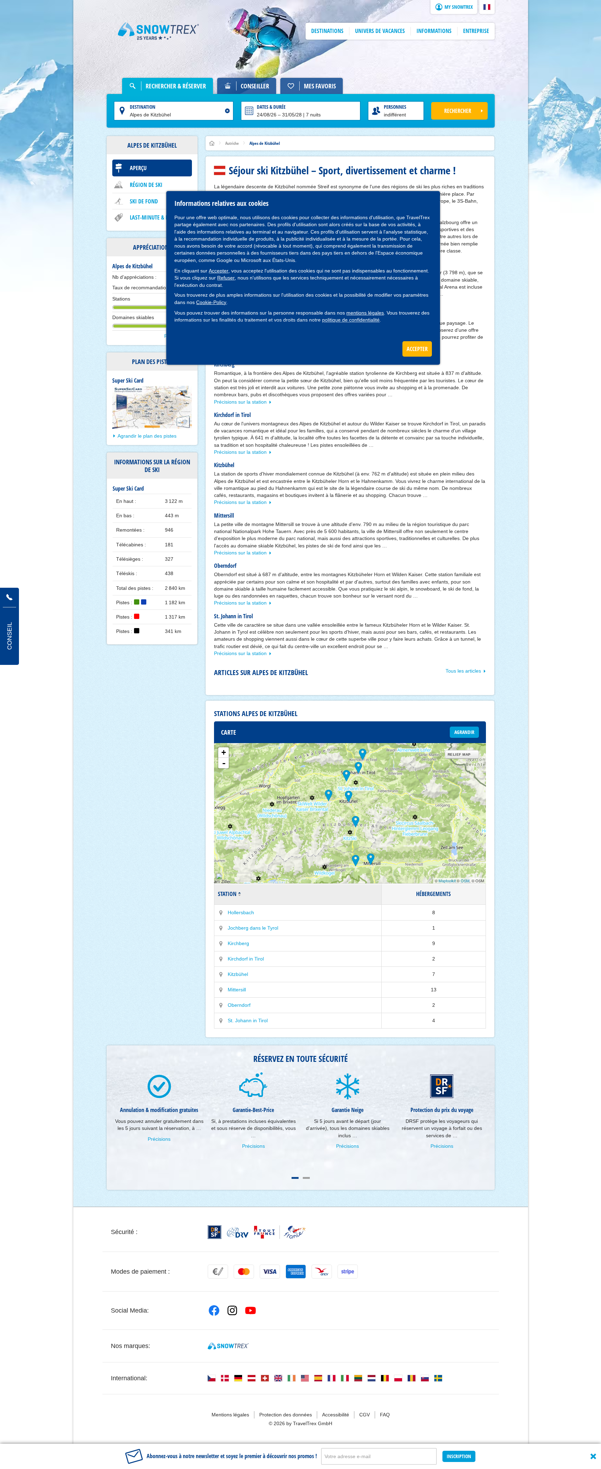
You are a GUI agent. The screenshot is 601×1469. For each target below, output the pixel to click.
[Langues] (211, 1378)
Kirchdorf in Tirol (246, 959)
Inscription (459, 1456)
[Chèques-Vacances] (322, 1272)
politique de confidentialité (351, 320)
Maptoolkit (447, 880)
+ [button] (223, 752)
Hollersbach (241, 912)
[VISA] (270, 1272)
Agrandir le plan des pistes (147, 436)
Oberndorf (239, 1005)
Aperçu (138, 168)
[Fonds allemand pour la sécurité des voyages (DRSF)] (214, 1232)
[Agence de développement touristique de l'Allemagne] (237, 1232)
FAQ (385, 1414)
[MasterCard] (244, 1272)
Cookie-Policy (211, 302)
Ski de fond (144, 201)
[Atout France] (280, 1232)
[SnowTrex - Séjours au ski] (228, 1345)
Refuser (226, 278)
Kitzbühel (238, 974)
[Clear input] (227, 111)
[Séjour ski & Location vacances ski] (158, 31)
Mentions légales (230, 1414)
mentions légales (365, 313)
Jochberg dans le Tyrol (253, 928)
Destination (142, 106)
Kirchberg (238, 943)
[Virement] (218, 1272)
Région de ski (146, 185)
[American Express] (296, 1272)
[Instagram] (232, 1310)
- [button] (223, 763)
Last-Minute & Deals (154, 217)
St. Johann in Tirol (248, 1020)
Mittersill (237, 989)
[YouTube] (250, 1310)
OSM (465, 880)
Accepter (218, 271)
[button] (487, 7)
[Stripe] (348, 1272)
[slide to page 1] (295, 1177)
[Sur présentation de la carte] (221, 913)
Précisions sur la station (240, 402)
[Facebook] (214, 1310)
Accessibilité (335, 1414)
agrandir (464, 732)
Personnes (395, 106)
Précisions (159, 1139)
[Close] (593, 1456)
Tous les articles (463, 671)
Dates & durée (271, 106)
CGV (364, 1414)
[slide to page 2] (306, 1177)
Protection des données (285, 1414)
